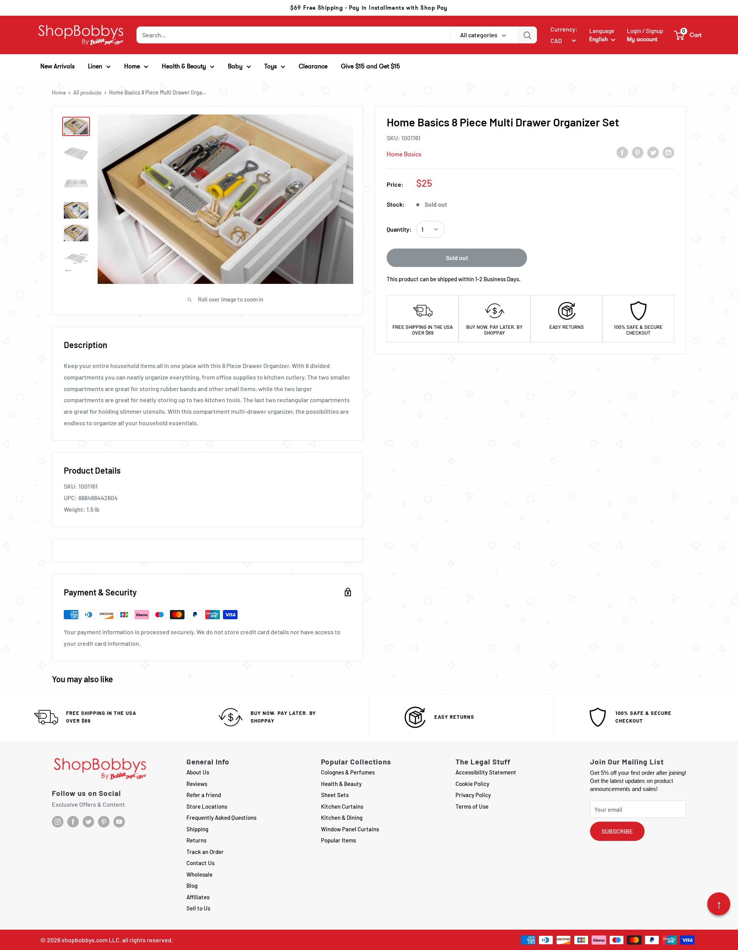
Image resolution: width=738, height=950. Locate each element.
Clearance (313, 66)
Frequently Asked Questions (221, 817)
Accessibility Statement (485, 772)
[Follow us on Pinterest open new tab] (104, 821)
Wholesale (199, 874)
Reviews (196, 783)
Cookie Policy (472, 783)
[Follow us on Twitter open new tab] (88, 821)
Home (59, 92)
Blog (192, 885)
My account (642, 39)
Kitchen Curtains (342, 806)
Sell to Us (198, 908)
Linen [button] (95, 66)
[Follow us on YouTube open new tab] (119, 821)
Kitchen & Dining (341, 817)
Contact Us (200, 862)
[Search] (527, 35)
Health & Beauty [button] (184, 66)
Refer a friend (203, 794)
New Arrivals (57, 66)
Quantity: (399, 229)
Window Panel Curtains (350, 829)
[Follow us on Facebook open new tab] (73, 821)
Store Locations (206, 806)
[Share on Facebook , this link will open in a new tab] (622, 152)
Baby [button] (235, 66)
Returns (196, 840)
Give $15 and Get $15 (370, 66)
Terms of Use (472, 806)
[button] (688, 35)
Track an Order (205, 851)
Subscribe (617, 831)
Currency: (564, 29)
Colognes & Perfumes (348, 772)
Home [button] (132, 66)
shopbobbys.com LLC (91, 939)
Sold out (457, 257)
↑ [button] (719, 904)
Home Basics (404, 154)
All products (87, 92)
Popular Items (338, 840)
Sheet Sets (335, 794)
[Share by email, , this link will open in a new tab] (668, 152)
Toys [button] (270, 66)
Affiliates (197, 897)
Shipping (197, 829)
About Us (197, 772)
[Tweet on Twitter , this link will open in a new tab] (653, 152)
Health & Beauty (341, 783)
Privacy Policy (473, 794)
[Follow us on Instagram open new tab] (57, 821)
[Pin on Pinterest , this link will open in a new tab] (637, 152)
